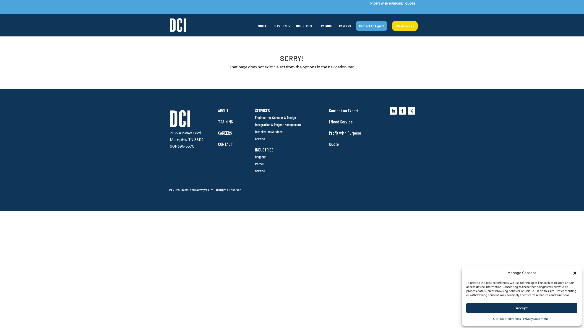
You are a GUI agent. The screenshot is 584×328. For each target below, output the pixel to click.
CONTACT (225, 144)
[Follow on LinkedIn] (393, 111)
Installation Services (269, 131)
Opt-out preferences (507, 318)
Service (260, 138)
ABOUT (262, 26)
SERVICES (280, 26)
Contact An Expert (371, 26)
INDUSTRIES (304, 26)
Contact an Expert (343, 110)
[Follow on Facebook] (402, 111)
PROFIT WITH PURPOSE (386, 3)
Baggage (260, 156)
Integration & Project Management (278, 124)
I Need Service (404, 26)
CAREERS (345, 26)
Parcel (259, 163)
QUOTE (410, 3)
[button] (575, 273)
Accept (522, 308)
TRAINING (325, 26)
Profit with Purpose (345, 133)
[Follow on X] (411, 111)
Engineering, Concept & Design (275, 117)
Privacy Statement (535, 318)
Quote (334, 144)
